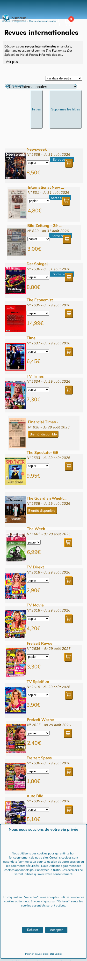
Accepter (56, 930)
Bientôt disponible (43, 434)
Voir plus (12, 62)
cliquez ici (56, 954)
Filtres (36, 109)
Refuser (32, 930)
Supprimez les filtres (65, 109)
